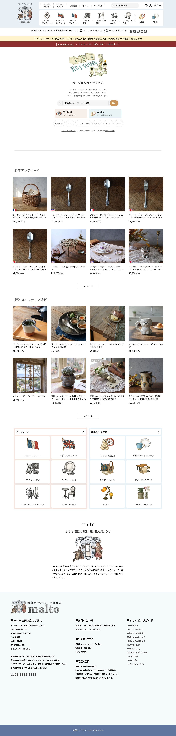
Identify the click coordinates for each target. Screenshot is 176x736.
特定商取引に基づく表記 (137, 652)
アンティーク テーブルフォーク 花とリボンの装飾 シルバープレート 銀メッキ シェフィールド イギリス (145, 216)
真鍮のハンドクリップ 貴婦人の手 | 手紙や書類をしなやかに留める (107, 397)
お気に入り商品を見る (136, 633)
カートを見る (132, 625)
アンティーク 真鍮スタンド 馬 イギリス (68, 268)
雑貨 (142, 21)
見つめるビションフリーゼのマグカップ (146, 345)
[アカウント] (150, 5)
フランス (108, 123)
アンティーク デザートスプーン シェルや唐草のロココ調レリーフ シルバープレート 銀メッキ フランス (106, 216)
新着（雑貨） (59, 123)
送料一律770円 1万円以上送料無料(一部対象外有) (55, 30)
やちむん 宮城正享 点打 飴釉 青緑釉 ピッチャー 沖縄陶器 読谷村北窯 (145, 397)
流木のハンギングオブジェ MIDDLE (29, 396)
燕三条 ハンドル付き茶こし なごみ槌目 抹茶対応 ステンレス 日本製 (29, 345)
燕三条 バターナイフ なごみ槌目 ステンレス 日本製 (107, 345)
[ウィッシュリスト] (146, 5)
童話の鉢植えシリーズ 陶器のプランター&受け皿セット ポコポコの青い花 (68, 397)
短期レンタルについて (136, 637)
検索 (114, 103)
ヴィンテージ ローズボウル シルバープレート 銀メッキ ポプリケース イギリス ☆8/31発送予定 (145, 268)
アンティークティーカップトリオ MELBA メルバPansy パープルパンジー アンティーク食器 (107, 268)
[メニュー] (160, 5)
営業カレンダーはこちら (21, 648)
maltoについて (133, 648)
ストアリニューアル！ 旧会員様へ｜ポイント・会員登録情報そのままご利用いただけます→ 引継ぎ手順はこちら (88, 38)
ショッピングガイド (135, 629)
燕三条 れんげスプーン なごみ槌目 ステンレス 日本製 (68, 345)
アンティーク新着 (83, 123)
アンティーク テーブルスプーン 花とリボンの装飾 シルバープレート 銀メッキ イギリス (29, 268)
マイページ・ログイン (135, 664)
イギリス (97, 123)
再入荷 (70, 123)
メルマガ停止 (132, 660)
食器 (155, 21)
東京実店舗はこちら (117, 30)
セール (118, 123)
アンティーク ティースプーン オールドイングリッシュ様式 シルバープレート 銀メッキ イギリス (67, 216)
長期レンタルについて (136, 641)
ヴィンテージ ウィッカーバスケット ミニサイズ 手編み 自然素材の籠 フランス (30, 216)
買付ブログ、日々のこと (92, 30)
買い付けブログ (133, 644)
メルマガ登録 (132, 656)
